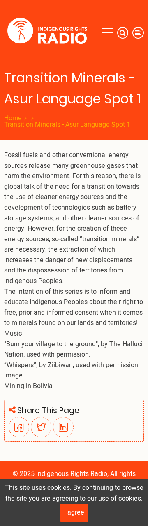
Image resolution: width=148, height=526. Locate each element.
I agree (74, 512)
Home (13, 118)
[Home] (49, 32)
